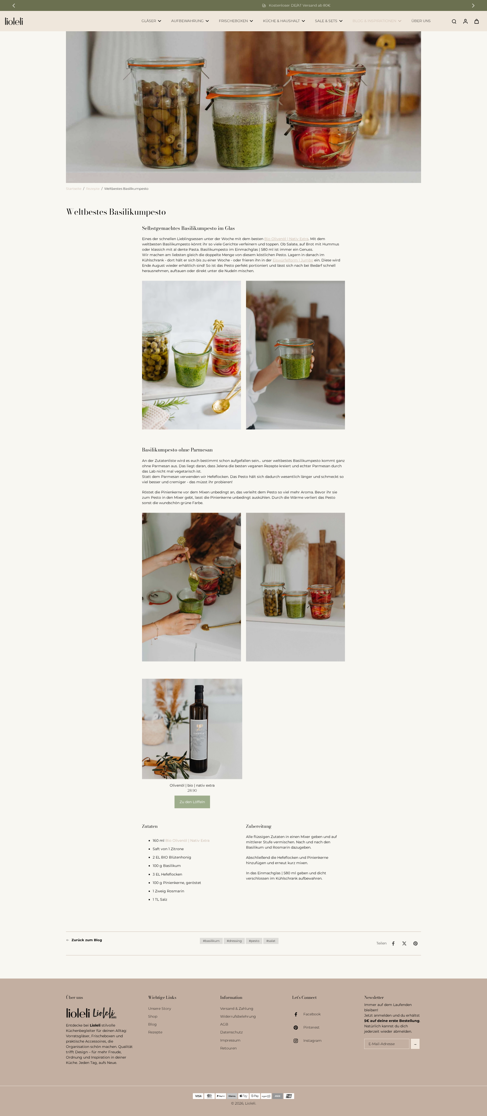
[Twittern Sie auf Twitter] (404, 943)
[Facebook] (297, 1014)
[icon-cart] (476, 21)
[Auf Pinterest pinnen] (415, 943)
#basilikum (211, 941)
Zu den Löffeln (192, 802)
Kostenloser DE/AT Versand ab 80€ (247, 5)
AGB (224, 1024)
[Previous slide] (13, 5)
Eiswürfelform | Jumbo (293, 260)
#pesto (254, 941)
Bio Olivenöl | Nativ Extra (286, 239)
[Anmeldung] (465, 21)
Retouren (228, 1048)
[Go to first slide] (473, 5)
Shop (152, 1016)
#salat (270, 941)
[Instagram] (297, 1040)
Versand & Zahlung (236, 1008)
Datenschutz (231, 1032)
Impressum (230, 1040)
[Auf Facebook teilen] (393, 943)
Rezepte (93, 189)
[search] (454, 21)
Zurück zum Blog (87, 940)
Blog (152, 1024)
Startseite (73, 189)
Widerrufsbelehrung (238, 1016)
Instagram (312, 1040)
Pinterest (311, 1027)
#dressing (234, 941)
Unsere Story (159, 1008)
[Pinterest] (297, 1027)
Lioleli (250, 1103)
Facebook (312, 1014)
